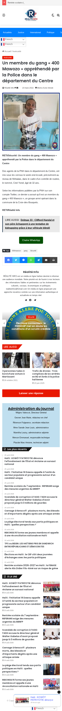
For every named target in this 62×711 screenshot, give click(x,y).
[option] (31, 323)
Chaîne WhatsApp (31, 240)
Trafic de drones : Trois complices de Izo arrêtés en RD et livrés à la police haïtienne (46, 375)
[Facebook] (31, 300)
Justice (21, 32)
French (9, 39)
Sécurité (33, 251)
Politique (50, 32)
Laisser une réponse (31, 393)
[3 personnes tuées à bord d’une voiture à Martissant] (16, 360)
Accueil (7, 51)
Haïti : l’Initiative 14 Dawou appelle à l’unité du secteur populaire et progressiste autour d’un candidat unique (21, 602)
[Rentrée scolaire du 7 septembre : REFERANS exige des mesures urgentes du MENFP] (51, 619)
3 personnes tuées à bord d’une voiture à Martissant (13, 373)
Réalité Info (9, 88)
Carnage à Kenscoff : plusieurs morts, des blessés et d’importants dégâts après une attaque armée (19, 652)
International (35, 32)
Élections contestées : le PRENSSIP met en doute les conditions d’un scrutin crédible (31, 326)
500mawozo (16, 251)
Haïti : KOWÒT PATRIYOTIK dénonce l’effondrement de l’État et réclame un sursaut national (21, 586)
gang (25, 251)
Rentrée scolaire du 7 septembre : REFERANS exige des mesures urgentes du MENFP (20, 618)
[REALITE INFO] (31, 15)
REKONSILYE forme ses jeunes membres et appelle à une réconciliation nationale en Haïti (20, 683)
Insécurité (16, 51)
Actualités (7, 32)
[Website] (27, 300)
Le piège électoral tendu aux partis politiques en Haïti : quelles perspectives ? (21, 668)
